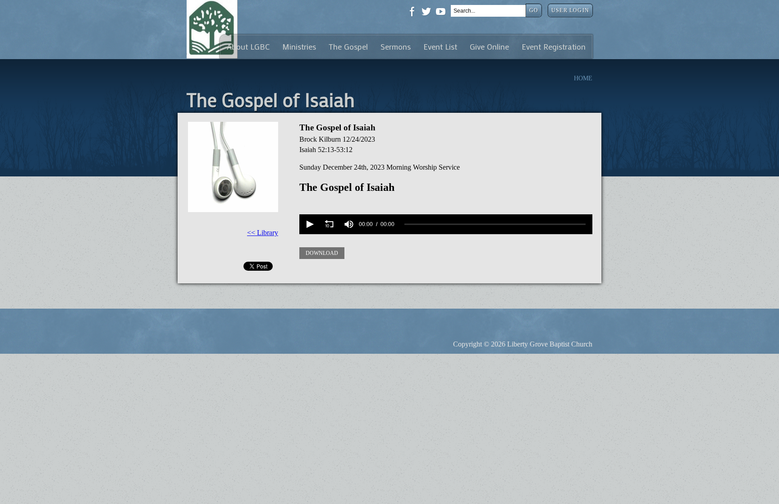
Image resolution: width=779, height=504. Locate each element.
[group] (349, 224)
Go (533, 10)
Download (322, 253)
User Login (570, 10)
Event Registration (554, 47)
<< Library (262, 232)
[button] (309, 224)
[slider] (495, 224)
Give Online (489, 47)
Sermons (395, 47)
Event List (440, 47)
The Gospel (348, 47)
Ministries (299, 47)
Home (583, 78)
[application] (445, 224)
